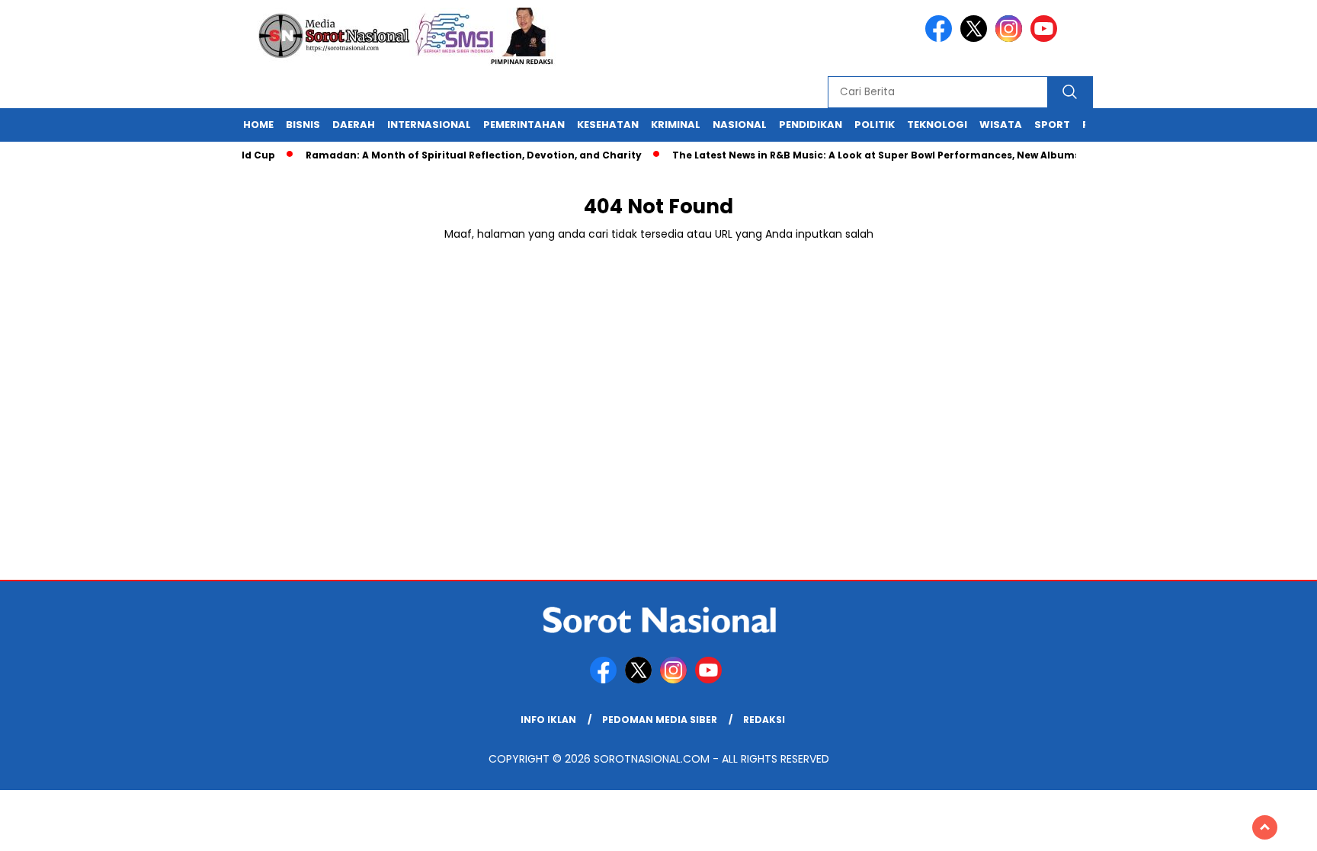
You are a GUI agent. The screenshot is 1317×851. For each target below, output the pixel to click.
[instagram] (1011, 38)
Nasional (740, 124)
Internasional (429, 124)
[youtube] (1046, 38)
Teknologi (937, 124)
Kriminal (675, 124)
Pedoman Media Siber (659, 719)
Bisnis (303, 124)
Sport (1052, 124)
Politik (874, 124)
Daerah (353, 124)
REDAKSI (764, 719)
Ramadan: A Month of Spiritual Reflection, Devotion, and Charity (463, 155)
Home (258, 124)
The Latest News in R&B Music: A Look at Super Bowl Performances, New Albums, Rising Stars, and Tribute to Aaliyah (959, 155)
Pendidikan (810, 124)
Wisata (1000, 124)
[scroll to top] (1264, 827)
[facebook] (941, 38)
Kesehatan (608, 124)
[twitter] (976, 38)
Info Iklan (548, 719)
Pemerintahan (524, 124)
